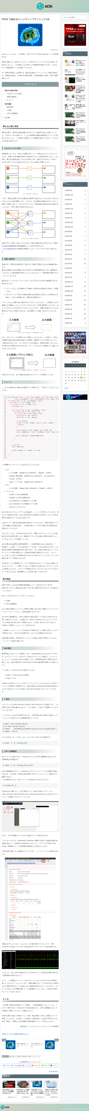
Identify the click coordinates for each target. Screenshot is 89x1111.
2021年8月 (75, 245)
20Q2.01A (5, 1056)
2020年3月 (75, 323)
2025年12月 (75, 195)
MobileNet (10, 249)
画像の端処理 (11, 97)
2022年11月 (75, 222)
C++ (15, 1056)
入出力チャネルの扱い (15, 94)
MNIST (26, 1056)
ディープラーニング (35, 1056)
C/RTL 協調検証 (12, 113)
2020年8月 (75, 300)
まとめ (7, 117)
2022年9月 (75, 231)
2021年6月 (75, 254)
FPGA (20, 1056)
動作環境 (10, 107)
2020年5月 (75, 314)
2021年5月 (75, 259)
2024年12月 (75, 209)
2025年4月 (75, 199)
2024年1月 (75, 213)
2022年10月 (75, 227)
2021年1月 (75, 277)
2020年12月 (75, 282)
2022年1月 (75, 236)
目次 (29, 84)
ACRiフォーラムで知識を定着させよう (15, 1034)
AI (11, 1056)
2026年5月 (75, 190)
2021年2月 (75, 273)
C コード (10, 100)
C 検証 (9, 110)
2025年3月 (75, 204)
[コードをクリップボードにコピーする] (56, 398)
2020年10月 (75, 291)
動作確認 (8, 104)
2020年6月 (75, 309)
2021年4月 (75, 263)
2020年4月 (75, 318)
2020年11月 (75, 286)
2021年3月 (75, 268)
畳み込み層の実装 (11, 90)
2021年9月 (75, 241)
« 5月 (66, 388)
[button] (85, 17)
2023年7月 (75, 218)
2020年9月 (75, 295)
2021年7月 (75, 250)
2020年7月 (75, 305)
